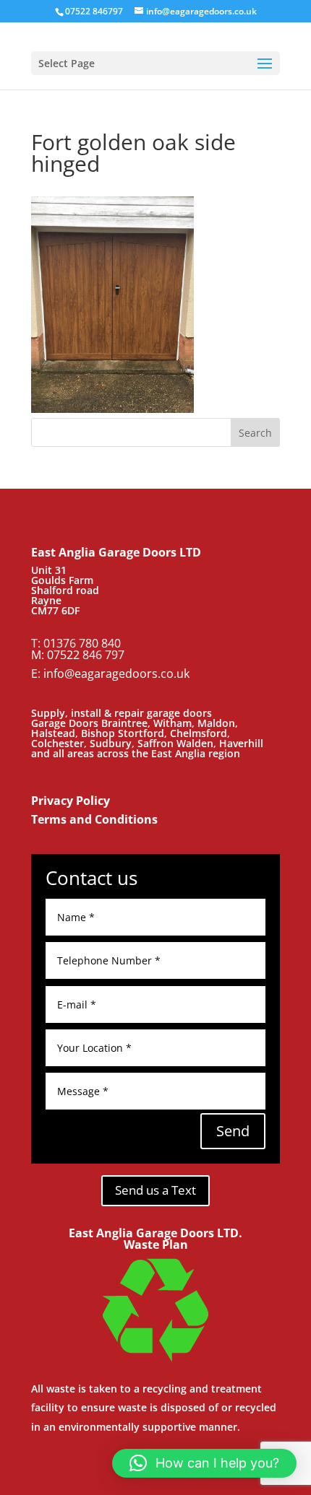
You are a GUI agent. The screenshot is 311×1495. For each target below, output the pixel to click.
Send (233, 1131)
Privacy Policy (70, 800)
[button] (204, 1463)
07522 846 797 (85, 655)
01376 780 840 (82, 643)
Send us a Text (155, 1190)
